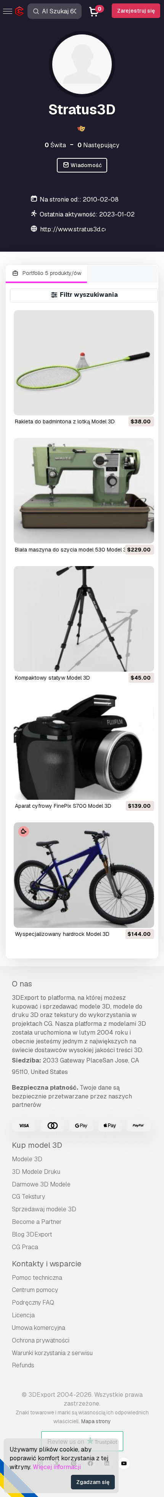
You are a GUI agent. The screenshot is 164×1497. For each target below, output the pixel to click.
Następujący (98, 145)
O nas (22, 984)
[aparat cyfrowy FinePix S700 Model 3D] (84, 747)
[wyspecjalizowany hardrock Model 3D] (84, 875)
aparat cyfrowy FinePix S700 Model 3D (63, 805)
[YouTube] (124, 1464)
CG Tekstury (28, 1197)
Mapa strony (96, 1421)
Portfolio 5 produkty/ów (51, 273)
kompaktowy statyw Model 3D (52, 677)
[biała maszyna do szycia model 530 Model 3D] (84, 490)
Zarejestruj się (136, 10)
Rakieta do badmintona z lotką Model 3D (65, 421)
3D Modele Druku (36, 1172)
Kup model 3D (37, 1145)
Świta (55, 145)
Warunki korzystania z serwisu (52, 1353)
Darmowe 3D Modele (41, 1184)
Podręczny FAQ (33, 1302)
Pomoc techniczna (37, 1278)
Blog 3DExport (32, 1234)
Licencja (23, 1315)
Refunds (23, 1365)
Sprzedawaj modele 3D (44, 1209)
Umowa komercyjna (38, 1328)
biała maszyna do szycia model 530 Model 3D (72, 549)
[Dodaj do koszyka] (127, 404)
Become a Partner (37, 1222)
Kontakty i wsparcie (46, 1264)
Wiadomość (85, 165)
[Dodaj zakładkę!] (143, 404)
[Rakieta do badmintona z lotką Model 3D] (84, 363)
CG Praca (25, 1247)
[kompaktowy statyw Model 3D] (84, 619)
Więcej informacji (57, 1467)
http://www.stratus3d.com (77, 229)
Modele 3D (27, 1159)
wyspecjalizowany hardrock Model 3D (62, 934)
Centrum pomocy (35, 1290)
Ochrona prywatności (40, 1340)
